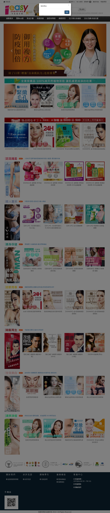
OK (67, 12)
